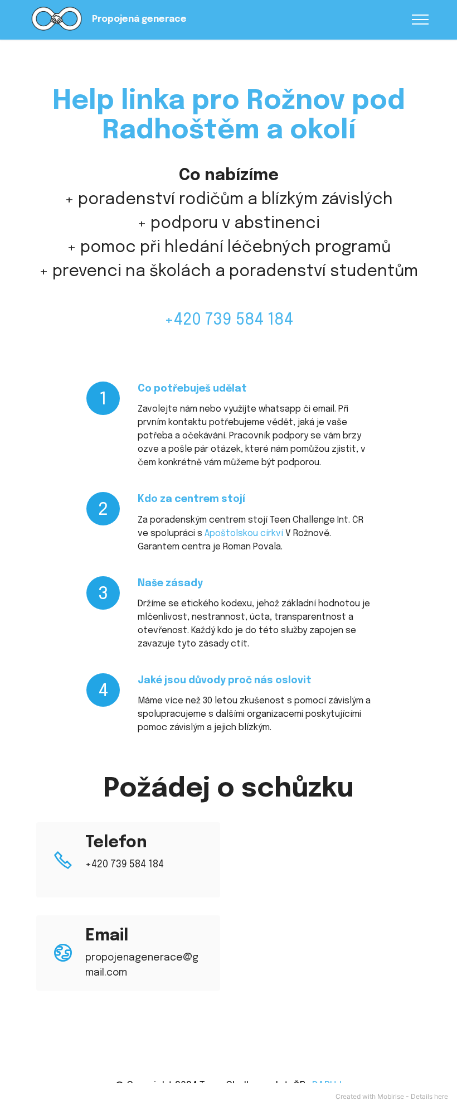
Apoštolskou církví (244, 533)
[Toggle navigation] (420, 19)
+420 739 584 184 (228, 320)
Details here (429, 1096)
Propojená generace (139, 19)
